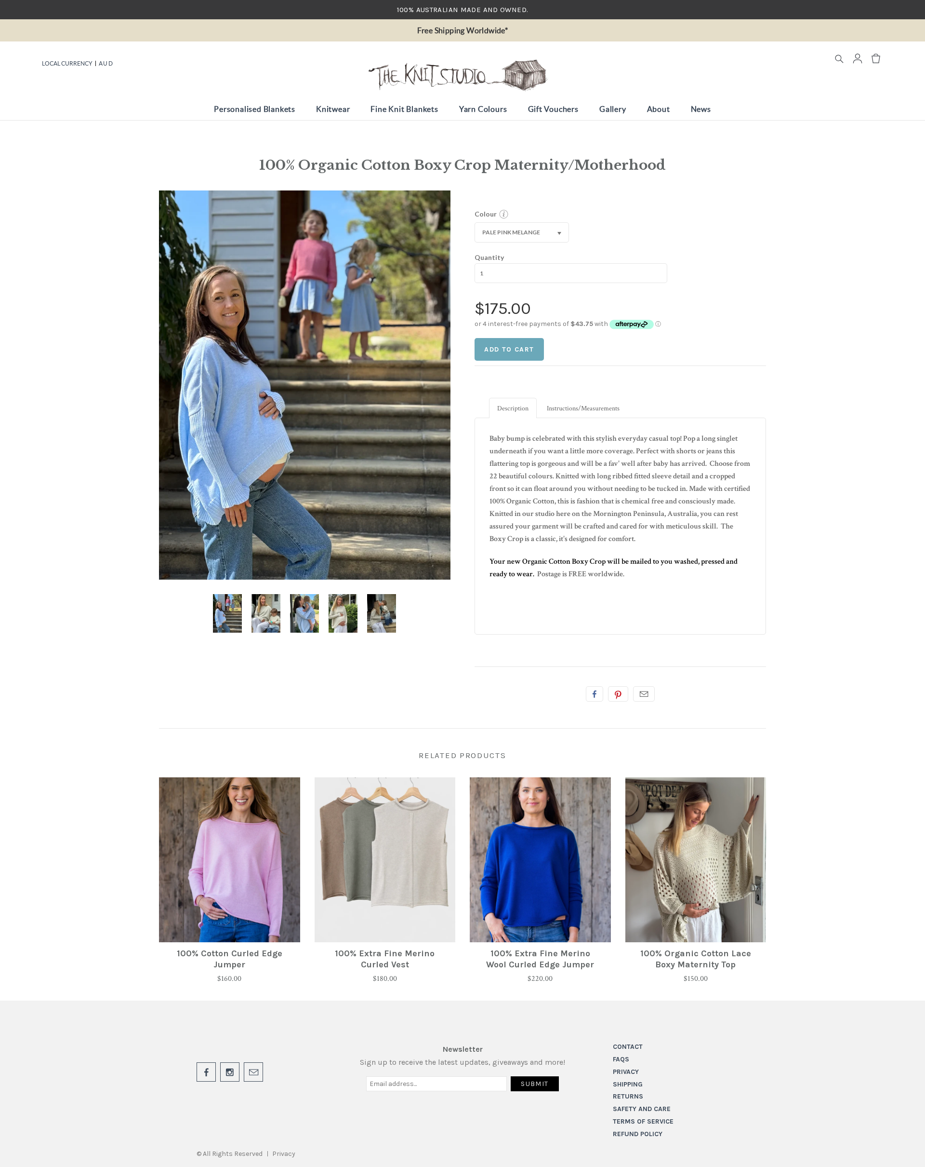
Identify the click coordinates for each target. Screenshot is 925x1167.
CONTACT (628, 1047)
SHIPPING (628, 1084)
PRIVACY (626, 1072)
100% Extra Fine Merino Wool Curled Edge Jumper (540, 959)
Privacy (283, 1154)
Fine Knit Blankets (404, 109)
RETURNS (628, 1096)
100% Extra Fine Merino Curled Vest (385, 959)
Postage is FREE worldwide (579, 574)
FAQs (621, 1059)
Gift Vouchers (553, 109)
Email (644, 694)
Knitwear (333, 109)
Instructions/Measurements (583, 408)
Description (513, 408)
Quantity (489, 257)
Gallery (612, 109)
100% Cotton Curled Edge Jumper (229, 959)
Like (594, 694)
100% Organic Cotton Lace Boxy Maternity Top (695, 959)
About (658, 109)
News (701, 109)
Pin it (618, 694)
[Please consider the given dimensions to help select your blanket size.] (503, 216)
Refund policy (637, 1134)
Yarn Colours (483, 109)
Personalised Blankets (254, 109)
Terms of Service (643, 1121)
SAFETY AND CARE (642, 1109)
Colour (486, 214)
